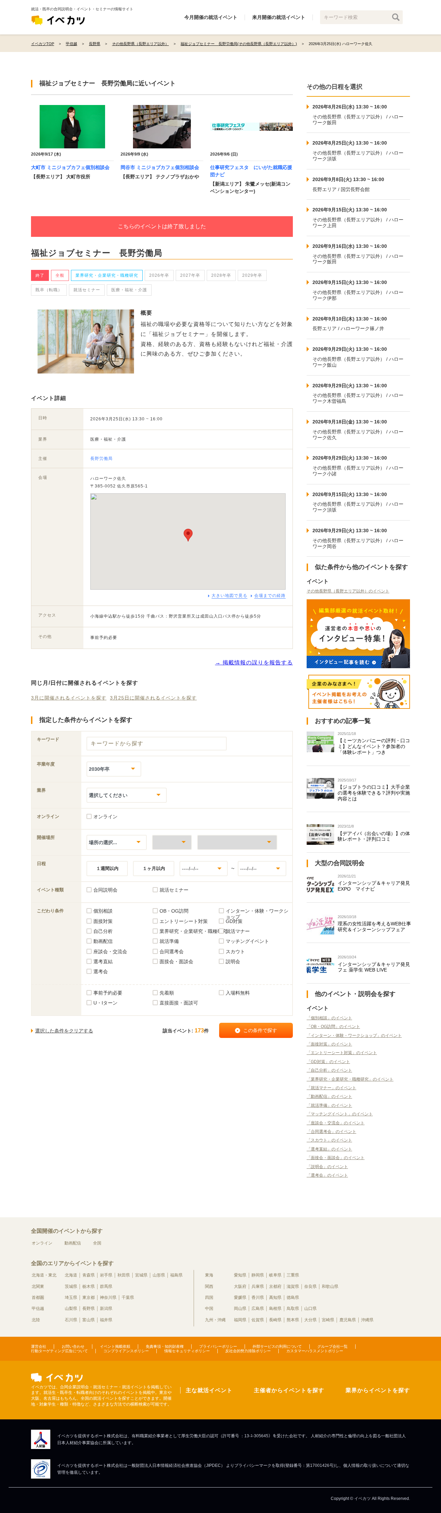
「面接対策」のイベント (329, 1044)
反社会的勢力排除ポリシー (248, 1351)
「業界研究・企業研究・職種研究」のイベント (350, 1079)
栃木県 (88, 1286)
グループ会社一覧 (332, 1346)
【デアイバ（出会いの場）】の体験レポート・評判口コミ (374, 836)
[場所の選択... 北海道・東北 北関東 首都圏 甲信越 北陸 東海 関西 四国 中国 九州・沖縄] (116, 842)
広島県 (258, 1308)
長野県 (88, 1308)
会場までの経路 (270, 595)
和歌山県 (330, 1286)
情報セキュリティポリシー (187, 1351)
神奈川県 (108, 1297)
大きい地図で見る (229, 595)
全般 (59, 275)
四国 (209, 1297)
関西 (209, 1286)
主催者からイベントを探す (289, 1390)
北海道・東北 (44, 1275)
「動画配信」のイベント (329, 1096)
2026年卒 (159, 275)
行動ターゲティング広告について (59, 1351)
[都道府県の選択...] (172, 842)
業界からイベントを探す (378, 1390)
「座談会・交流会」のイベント (336, 1123)
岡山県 (240, 1308)
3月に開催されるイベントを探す (68, 698)
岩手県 (106, 1275)
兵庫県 (258, 1286)
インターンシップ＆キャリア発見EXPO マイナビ (374, 886)
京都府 (275, 1286)
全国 (97, 1243)
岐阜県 (275, 1275)
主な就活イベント (209, 1390)
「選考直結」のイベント (329, 1149)
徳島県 (293, 1297)
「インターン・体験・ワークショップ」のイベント (354, 1035)
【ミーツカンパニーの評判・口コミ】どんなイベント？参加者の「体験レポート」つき (374, 746)
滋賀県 (293, 1286)
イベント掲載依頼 (115, 1346)
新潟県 (106, 1308)
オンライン (42, 1243)
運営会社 (38, 1346)
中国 (209, 1308)
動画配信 (72, 1243)
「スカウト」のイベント (329, 1140)
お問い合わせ (73, 1346)
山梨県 (71, 1308)
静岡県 (258, 1275)
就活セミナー (86, 289)
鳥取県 (293, 1308)
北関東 (38, 1286)
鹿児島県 (347, 1319)
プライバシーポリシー (218, 1346)
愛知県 (240, 1275)
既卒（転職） (48, 289)
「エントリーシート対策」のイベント (342, 1052)
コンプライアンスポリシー (126, 1351)
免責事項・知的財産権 (165, 1346)
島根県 (275, 1308)
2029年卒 (252, 275)
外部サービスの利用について (277, 1346)
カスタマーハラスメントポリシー (314, 1351)
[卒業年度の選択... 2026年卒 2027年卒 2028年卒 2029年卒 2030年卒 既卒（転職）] (113, 769)
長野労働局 (101, 458)
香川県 (258, 1297)
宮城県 (141, 1275)
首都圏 (38, 1297)
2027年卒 (190, 275)
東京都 (88, 1297)
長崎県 (275, 1319)
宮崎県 (328, 1319)
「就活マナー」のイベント (331, 1087)
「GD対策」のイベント (328, 1061)
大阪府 (240, 1286)
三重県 (293, 1275)
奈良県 (310, 1286)
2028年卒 (221, 275)
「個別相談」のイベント (329, 1018)
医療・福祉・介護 (129, 289)
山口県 (310, 1308)
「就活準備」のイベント (329, 1105)
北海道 (71, 1275)
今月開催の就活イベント (210, 17)
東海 (209, 1275)
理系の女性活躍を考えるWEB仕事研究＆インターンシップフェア (374, 926)
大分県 (310, 1319)
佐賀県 (258, 1319)
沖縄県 (367, 1319)
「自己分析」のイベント (329, 1070)
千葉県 (128, 1297)
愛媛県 (240, 1297)
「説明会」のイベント (327, 1166)
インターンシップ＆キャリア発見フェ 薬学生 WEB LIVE (374, 967)
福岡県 (240, 1319)
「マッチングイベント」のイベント (340, 1114)
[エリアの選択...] (237, 842)
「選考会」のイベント (327, 1175)
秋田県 (123, 1275)
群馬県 (106, 1286)
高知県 (275, 1297)
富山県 (88, 1319)
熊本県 (293, 1319)
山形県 (159, 1275)
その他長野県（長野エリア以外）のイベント (348, 591)
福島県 (176, 1275)
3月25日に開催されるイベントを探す (153, 698)
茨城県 (71, 1286)
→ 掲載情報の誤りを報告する (254, 662)
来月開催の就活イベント (278, 17)
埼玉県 (71, 1297)
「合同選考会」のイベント (331, 1131)
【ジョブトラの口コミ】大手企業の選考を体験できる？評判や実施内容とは (374, 792)
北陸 (36, 1319)
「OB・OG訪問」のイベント (333, 1026)
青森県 (88, 1275)
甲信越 (38, 1308)
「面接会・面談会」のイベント (336, 1157)
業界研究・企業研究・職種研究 (106, 275)
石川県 (71, 1319)
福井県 (106, 1319)
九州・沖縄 (215, 1319)
